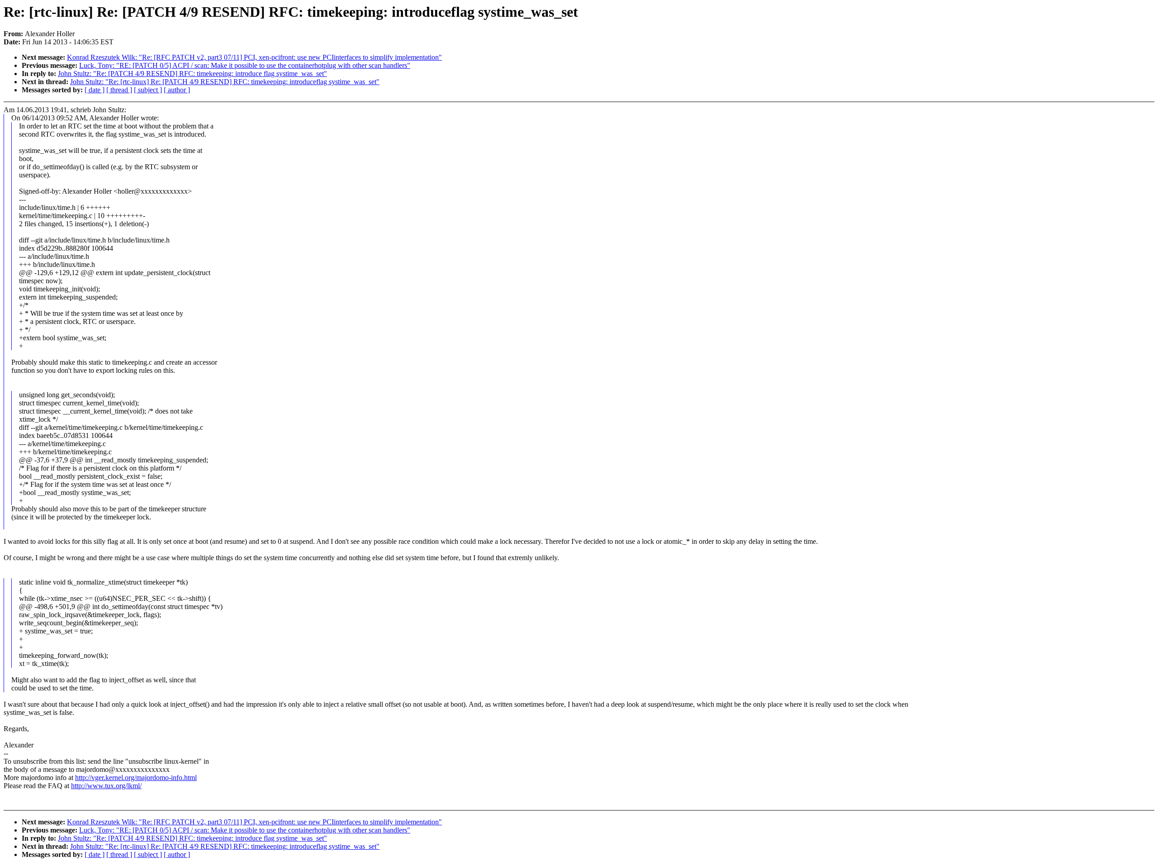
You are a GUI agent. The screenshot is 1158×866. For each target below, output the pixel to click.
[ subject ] (148, 90)
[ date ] (94, 90)
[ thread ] (119, 90)
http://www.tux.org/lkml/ (106, 786)
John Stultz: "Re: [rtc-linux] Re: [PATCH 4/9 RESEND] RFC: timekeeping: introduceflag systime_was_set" (225, 82)
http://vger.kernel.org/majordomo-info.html (136, 777)
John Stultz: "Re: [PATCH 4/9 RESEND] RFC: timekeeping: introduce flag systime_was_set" (192, 73)
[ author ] (177, 90)
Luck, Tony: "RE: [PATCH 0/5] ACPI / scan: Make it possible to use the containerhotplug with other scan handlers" (244, 65)
